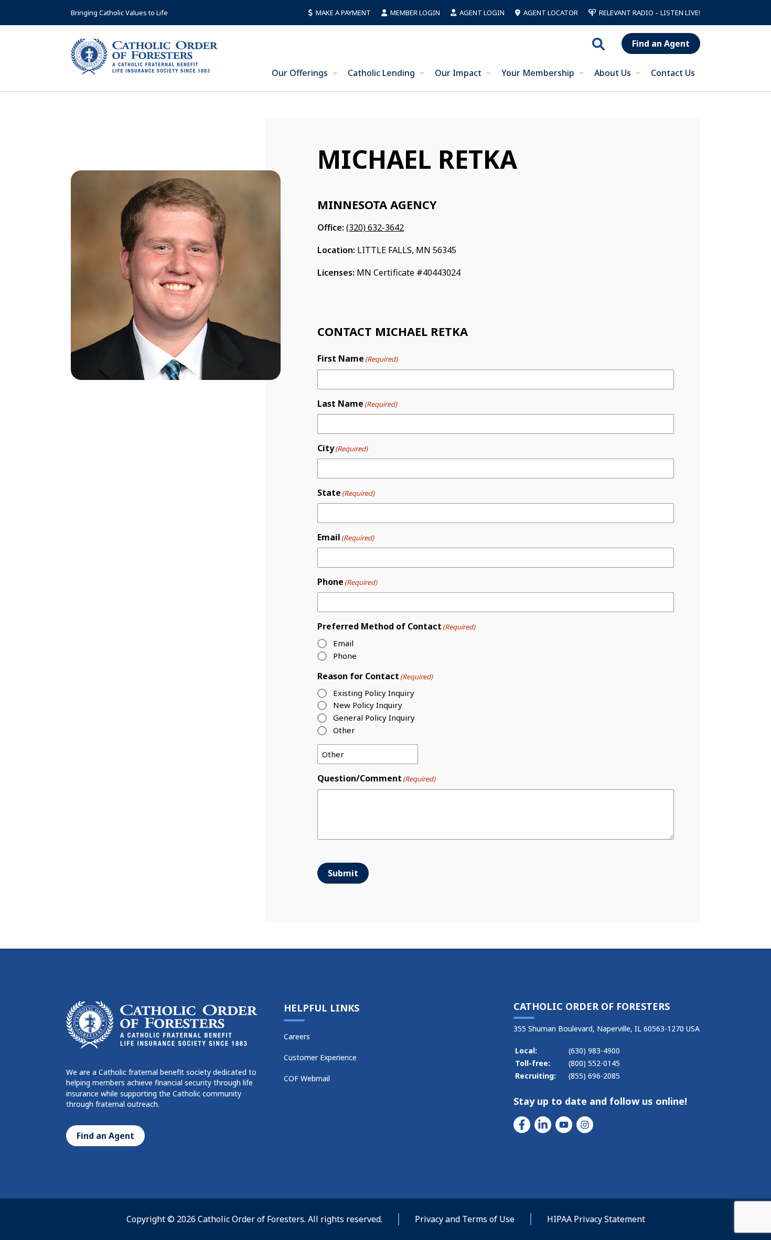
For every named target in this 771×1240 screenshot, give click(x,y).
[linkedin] (542, 1124)
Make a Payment (343, 12)
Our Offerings (300, 73)
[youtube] (563, 1124)
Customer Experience (320, 1057)
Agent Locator (550, 12)
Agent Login (482, 12)
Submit (343, 873)
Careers (297, 1036)
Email (343, 643)
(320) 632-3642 (375, 227)
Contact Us (673, 73)
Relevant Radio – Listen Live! (649, 12)
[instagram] (584, 1124)
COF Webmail (307, 1078)
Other (344, 730)
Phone (345, 655)
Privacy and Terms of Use (465, 1219)
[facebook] (521, 1124)
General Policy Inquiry (374, 717)
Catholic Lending (381, 73)
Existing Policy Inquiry (373, 693)
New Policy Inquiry (367, 705)
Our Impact (458, 73)
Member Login (415, 12)
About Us (612, 73)
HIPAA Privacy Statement (596, 1219)
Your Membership (537, 73)
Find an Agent (661, 43)
